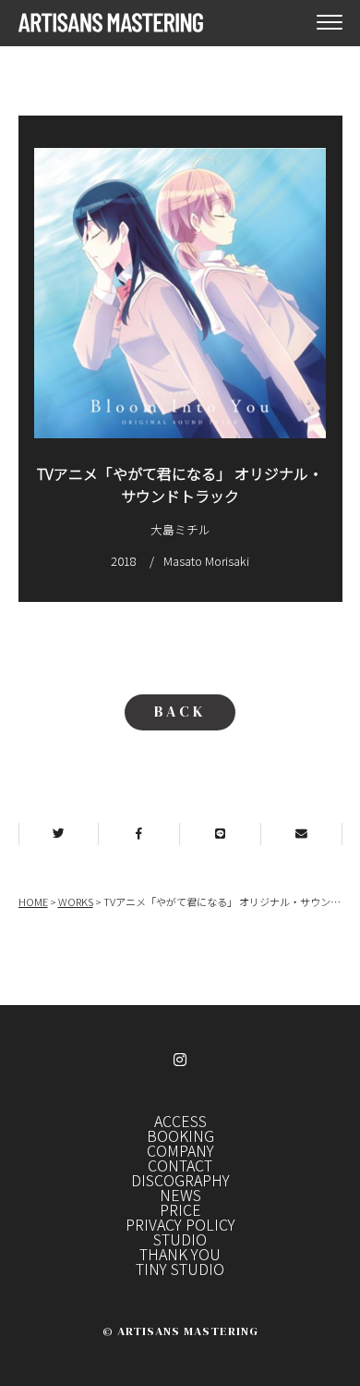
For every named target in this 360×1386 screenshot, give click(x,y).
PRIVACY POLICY (180, 1224)
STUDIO (180, 1239)
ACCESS (180, 1120)
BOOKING (180, 1135)
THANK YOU (180, 1253)
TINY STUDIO (180, 1268)
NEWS (180, 1194)
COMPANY (180, 1150)
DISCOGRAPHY (180, 1179)
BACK (180, 711)
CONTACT (180, 1165)
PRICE (180, 1209)
